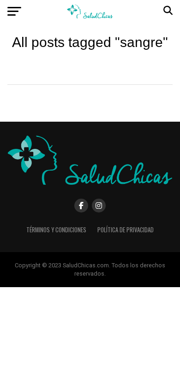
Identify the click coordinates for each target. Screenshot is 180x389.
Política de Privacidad (125, 229)
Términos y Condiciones (56, 229)
